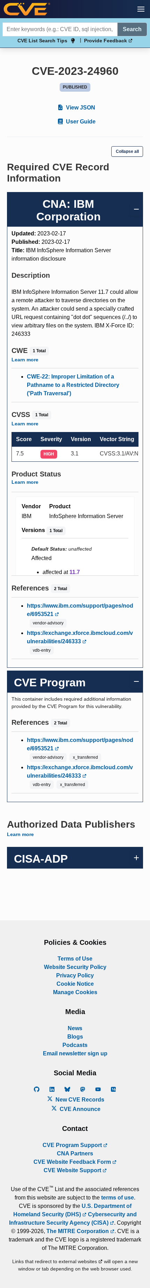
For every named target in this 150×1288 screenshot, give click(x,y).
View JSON (80, 108)
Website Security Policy (75, 967)
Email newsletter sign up (75, 1053)
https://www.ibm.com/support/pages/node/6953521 (80, 610)
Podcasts (75, 1045)
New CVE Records (79, 1100)
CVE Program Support (73, 1145)
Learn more (25, 359)
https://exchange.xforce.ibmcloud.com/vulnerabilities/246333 (80, 637)
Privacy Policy (75, 975)
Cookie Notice (75, 984)
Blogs (75, 1037)
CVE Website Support (73, 1170)
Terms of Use (75, 959)
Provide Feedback (106, 40)
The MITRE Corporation (78, 1231)
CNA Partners (75, 1153)
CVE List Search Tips (42, 40)
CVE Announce (79, 1109)
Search (132, 29)
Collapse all (127, 151)
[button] (141, 9)
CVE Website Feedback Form (72, 1162)
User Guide (80, 122)
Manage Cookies (75, 992)
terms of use (117, 1198)
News (75, 1028)
